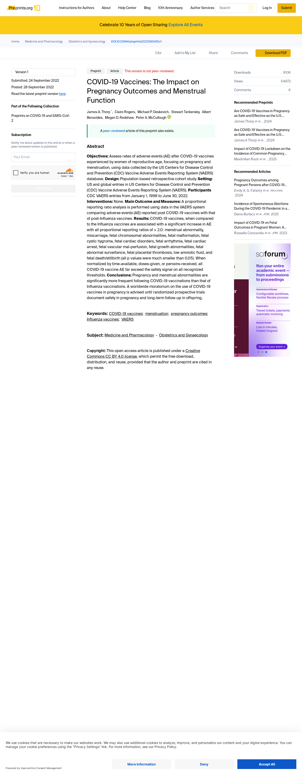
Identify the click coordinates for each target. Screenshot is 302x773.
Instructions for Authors (76, 8)
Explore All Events (185, 25)
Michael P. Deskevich (153, 112)
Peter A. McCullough (151, 117)
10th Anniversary (170, 8)
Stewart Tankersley (185, 112)
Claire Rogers (125, 112)
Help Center (127, 8)
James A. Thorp (98, 112)
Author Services (202, 8)
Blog (147, 8)
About (106, 8)
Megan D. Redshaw (119, 117)
